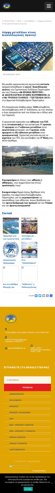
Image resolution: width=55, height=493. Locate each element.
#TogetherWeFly (39, 471)
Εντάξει (28, 489)
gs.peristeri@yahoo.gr (16, 348)
